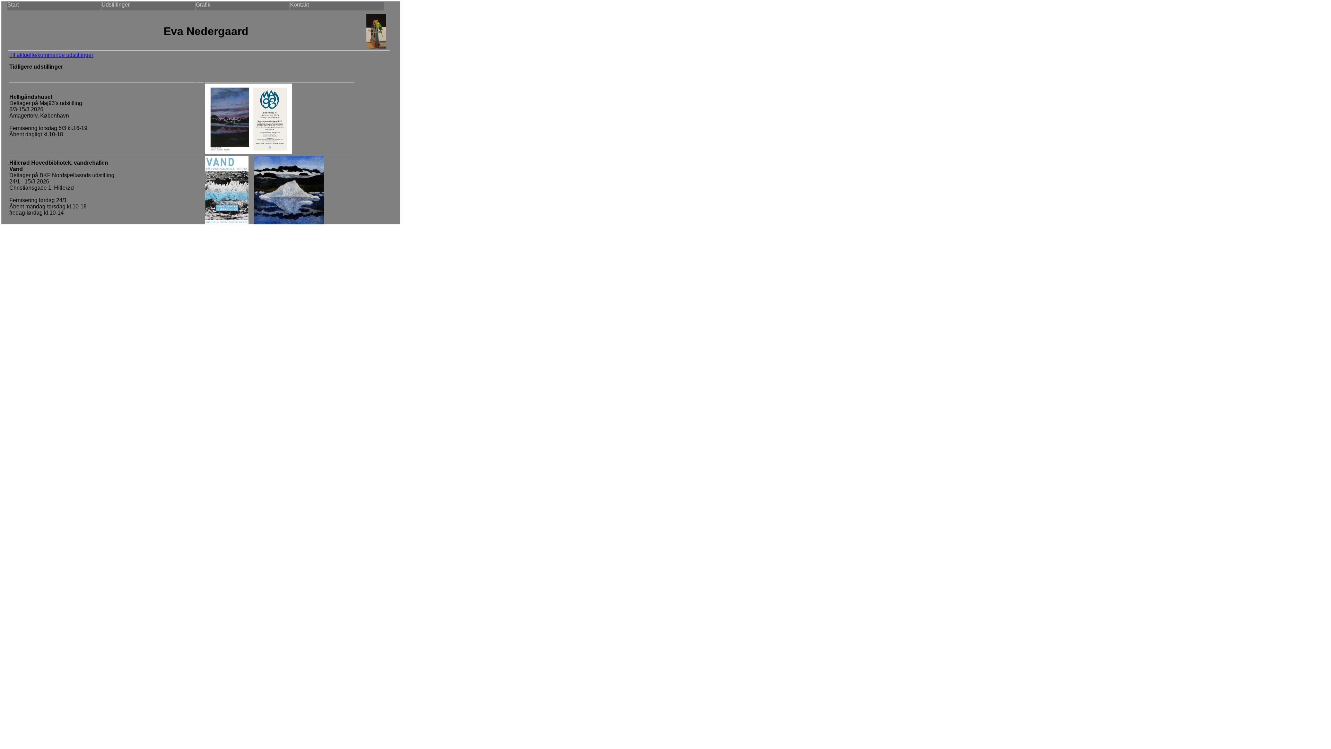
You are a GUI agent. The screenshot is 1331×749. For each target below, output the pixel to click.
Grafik (203, 5)
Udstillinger (116, 5)
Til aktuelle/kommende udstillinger (51, 55)
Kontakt (299, 5)
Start (13, 5)
